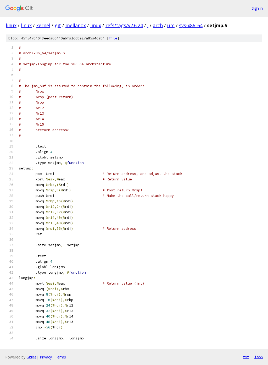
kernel (43, 25)
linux (11, 25)
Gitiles (31, 357)
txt (246, 357)
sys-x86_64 (191, 25)
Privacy (46, 357)
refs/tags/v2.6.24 (124, 25)
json (258, 357)
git (58, 25)
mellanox (75, 25)
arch (158, 25)
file (113, 38)
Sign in (257, 8)
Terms (60, 357)
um (171, 25)
